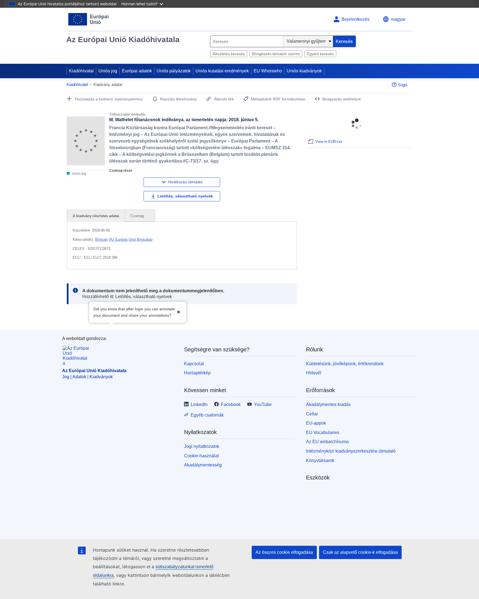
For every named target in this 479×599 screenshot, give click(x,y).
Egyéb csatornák (207, 415)
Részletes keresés (229, 54)
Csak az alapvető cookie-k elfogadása (360, 552)
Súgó (402, 84)
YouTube (263, 404)
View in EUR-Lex (329, 141)
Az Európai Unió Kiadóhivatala (123, 39)
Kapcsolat (194, 363)
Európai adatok (137, 70)
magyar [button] (398, 19)
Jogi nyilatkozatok (201, 446)
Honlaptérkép (197, 372)
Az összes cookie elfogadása (284, 552)
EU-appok (316, 423)
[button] (178, 311)
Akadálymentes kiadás (328, 404)
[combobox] (246, 41)
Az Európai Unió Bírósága (130, 239)
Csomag (138, 216)
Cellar (312, 414)
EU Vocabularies (322, 432)
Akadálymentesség (203, 465)
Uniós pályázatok (174, 70)
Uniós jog (107, 70)
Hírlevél (313, 372)
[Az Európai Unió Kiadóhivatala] (89, 19)
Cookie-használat (201, 455)
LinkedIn (199, 404)
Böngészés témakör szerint (276, 54)
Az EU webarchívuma (327, 441)
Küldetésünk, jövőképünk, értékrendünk (345, 363)
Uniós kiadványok (304, 70)
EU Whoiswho (268, 70)
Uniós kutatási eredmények (222, 70)
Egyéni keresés (320, 54)
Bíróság (101, 239)
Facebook (231, 404)
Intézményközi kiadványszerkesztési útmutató (351, 451)
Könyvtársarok (320, 460)
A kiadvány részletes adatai (96, 216)
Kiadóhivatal (81, 70)
